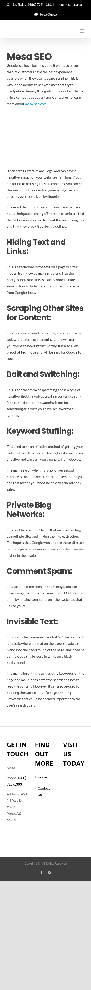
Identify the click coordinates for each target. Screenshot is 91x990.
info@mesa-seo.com (70, 4)
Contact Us (44, 791)
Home (42, 777)
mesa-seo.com (36, 104)
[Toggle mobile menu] (82, 31)
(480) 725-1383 (40, 4)
